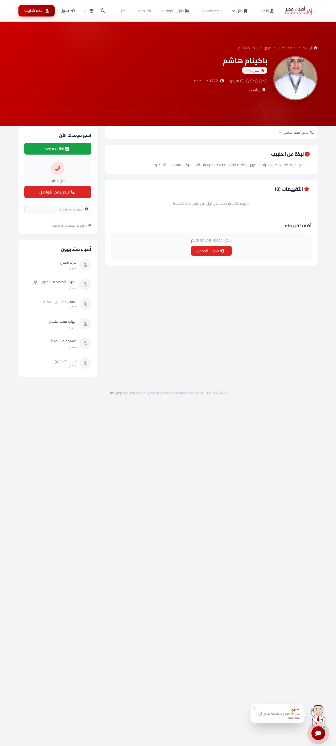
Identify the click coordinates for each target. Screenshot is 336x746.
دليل (239, 11)
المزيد (146, 11)
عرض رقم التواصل (55, 192)
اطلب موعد (55, 148)
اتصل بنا (121, 11)
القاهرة (255, 89)
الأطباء (264, 11)
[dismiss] (254, 708)
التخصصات (214, 11)
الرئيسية (308, 47)
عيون (267, 47)
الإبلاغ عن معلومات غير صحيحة (69, 226)
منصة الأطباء (287, 47)
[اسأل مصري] (318, 715)
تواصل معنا (115, 393)
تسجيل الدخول (208, 250)
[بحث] (103, 10)
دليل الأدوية (175, 11)
